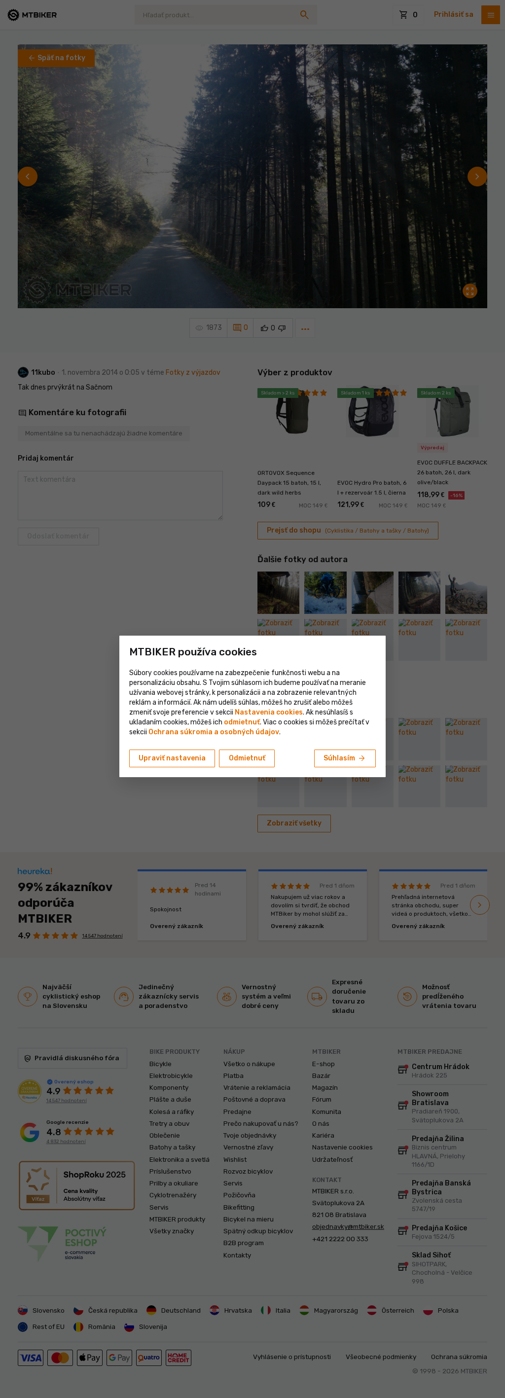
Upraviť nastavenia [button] (172, 758)
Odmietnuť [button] (247, 758)
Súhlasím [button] (345, 758)
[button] (242, 722)
